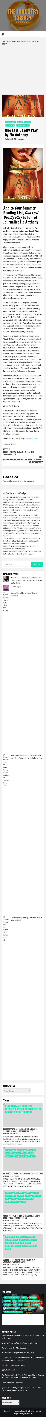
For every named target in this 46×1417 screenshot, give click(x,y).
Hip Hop (35, 1193)
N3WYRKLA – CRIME (9, 1370)
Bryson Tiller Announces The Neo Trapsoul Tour (23, 1173)
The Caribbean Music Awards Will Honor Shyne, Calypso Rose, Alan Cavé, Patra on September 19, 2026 (23, 1376)
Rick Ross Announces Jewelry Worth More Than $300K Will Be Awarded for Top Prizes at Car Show (26, 580)
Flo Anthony (11, 444)
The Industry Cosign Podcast (13, 1312)
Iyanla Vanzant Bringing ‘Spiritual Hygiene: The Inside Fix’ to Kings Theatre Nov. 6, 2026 (22, 1389)
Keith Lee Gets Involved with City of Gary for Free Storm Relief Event (23, 1336)
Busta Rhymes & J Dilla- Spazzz (14, 1348)
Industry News (10, 122)
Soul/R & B (9, 1156)
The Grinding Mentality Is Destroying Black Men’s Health (21, 1317)
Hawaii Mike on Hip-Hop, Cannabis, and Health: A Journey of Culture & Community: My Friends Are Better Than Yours (21, 510)
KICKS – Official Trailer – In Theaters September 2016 (18, 452)
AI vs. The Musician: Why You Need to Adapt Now (20, 1343)
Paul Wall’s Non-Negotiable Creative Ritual (18, 1353)
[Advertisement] (23, 69)
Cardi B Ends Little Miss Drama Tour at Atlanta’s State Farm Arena (19, 1261)
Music (28, 1109)
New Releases (10, 125)
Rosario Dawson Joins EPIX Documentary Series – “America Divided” (23, 459)
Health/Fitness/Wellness (12, 1297)
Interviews (33, 1297)
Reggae (27, 1304)
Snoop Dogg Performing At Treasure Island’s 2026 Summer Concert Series (21, 1217)
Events (28, 1193)
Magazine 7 (18, 1413)
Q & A (20, 1304)
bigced (10, 139)
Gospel (28, 1106)
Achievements (10, 1237)
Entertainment (19, 1106)
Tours (28, 1112)
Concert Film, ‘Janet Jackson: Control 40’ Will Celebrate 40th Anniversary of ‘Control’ (23, 1359)
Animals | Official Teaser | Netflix (14, 1365)
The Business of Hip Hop (26, 1199)
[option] (23, 1310)
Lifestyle (27, 122)
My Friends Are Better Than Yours (29, 1301)
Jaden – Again (16, 586)
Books (20, 122)
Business (9, 1106)
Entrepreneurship (11, 1240)
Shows (31, 1153)
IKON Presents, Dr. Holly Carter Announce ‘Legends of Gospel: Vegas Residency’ (20, 1130)
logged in (15, 481)
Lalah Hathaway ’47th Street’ (13, 1383)
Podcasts (7, 1304)
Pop (7, 1112)
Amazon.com (32, 438)
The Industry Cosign (23, 14)
